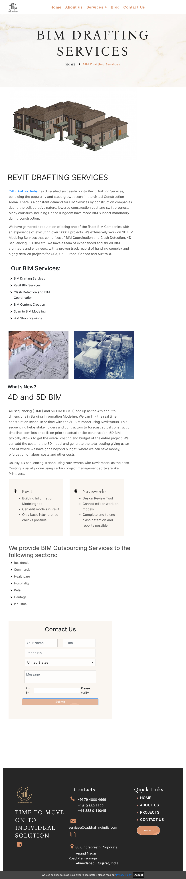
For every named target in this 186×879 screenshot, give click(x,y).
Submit (60, 702)
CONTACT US (152, 819)
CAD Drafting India (23, 191)
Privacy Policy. (124, 874)
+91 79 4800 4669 (92, 799)
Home (56, 7)
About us (74, 7)
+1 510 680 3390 (91, 806)
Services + (96, 7)
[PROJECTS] (137, 812)
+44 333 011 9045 (92, 811)
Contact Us (134, 7)
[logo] (20, 2)
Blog (115, 7)
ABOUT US (149, 805)
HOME (145, 798)
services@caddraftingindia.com (93, 827)
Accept (138, 874)
